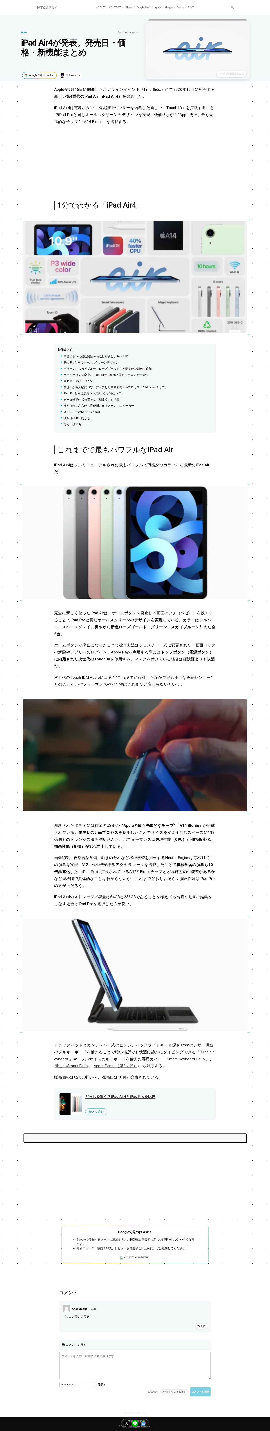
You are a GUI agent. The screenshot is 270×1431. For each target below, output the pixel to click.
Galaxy (180, 7)
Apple (157, 7)
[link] (135, 277)
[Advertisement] (131, 162)
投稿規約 (153, 1391)
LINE (191, 7)
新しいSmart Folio (71, 1066)
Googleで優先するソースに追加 (97, 1239)
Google (169, 7)
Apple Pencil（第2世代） (115, 1066)
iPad (24, 32)
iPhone (128, 7)
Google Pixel (143, 7)
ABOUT (100, 7)
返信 (203, 1326)
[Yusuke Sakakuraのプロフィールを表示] (70, 75)
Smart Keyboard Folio (186, 1059)
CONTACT (115, 7)
